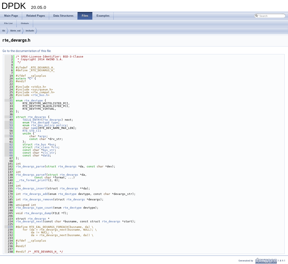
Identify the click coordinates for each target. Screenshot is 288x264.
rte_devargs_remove (38, 199)
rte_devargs (37, 117)
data (46, 155)
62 (8, 144)
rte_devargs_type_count (34, 207)
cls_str (49, 152)
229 (8, 226)
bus (52, 144)
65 (8, 152)
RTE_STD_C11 (32, 130)
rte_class (42, 147)
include (30, 30)
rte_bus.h (40, 95)
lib (3, 30)
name (34, 128)
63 (8, 147)
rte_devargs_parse (30, 166)
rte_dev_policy (43, 125)
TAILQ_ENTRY (32, 119)
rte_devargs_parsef (31, 174)
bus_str (49, 150)
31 (8, 100)
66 (8, 155)
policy (61, 125)
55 (8, 128)
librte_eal (15, 30)
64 (8, 150)
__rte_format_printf (32, 180)
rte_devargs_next (29, 221)
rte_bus (40, 144)
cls (55, 147)
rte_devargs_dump (37, 213)
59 (8, 136)
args (42, 136)
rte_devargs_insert (31, 188)
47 (8, 117)
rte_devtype (33, 100)
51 (8, 122)
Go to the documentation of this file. (27, 51)
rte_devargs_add (35, 194)
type (54, 122)
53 (8, 125)
